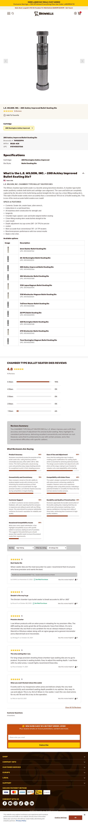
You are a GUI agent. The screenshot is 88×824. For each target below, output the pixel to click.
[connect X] (26, 803)
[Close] (84, 814)
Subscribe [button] (44, 745)
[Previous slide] (6, 61)
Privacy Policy (21, 821)
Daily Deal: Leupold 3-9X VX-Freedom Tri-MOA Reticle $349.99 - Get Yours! (44, 8)
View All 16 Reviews (73, 707)
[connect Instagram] (15, 803)
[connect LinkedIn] (32, 803)
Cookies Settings (61, 817)
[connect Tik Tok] (21, 803)
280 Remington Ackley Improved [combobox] (17, 128)
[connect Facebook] (5, 803)
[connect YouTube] (10, 803)
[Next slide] (82, 61)
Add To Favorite (12, 115)
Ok (75, 817)
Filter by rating (41, 548)
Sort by (11, 548)
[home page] (44, 13)
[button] (9, 13)
